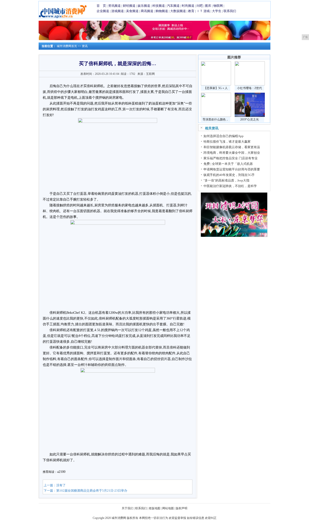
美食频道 (132, 11)
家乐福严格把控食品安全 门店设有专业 (231, 158)
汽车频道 (173, 5)
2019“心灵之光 (249, 119)
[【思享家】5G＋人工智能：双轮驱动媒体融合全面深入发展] (216, 84)
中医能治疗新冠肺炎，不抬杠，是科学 (230, 186)
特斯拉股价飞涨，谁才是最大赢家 (227, 141)
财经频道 (129, 5)
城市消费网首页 (67, 46)
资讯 (85, 46)
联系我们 (230, 11)
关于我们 (127, 508)
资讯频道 (114, 5)
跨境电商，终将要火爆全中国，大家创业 (232, 152)
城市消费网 (119, 518)
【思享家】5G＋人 (216, 88)
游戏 (207, 11)
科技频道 (158, 5)
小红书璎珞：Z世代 (249, 88)
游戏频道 (117, 11)
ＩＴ (200, 11)
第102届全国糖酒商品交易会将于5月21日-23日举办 (91, 490)
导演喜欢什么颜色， (216, 119)
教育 (191, 11)
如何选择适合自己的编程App (224, 136)
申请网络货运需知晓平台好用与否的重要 (232, 169)
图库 (208, 5)
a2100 (61, 472)
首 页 (101, 5)
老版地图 (154, 508)
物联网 (218, 5)
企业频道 (103, 11)
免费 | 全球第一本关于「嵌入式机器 (228, 164)
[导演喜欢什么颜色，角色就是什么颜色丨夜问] (216, 116)
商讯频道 (147, 11)
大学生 (216, 11)
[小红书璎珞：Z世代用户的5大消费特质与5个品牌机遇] (250, 84)
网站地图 (168, 508)
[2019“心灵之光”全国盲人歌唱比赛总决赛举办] (250, 116)
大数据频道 (178, 11)
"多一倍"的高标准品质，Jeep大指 (226, 180)
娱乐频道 (144, 5)
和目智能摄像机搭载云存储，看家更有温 (232, 147)
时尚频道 (188, 5)
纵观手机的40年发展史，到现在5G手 (229, 175)
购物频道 (161, 11)
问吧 (200, 5)
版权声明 (181, 508)
